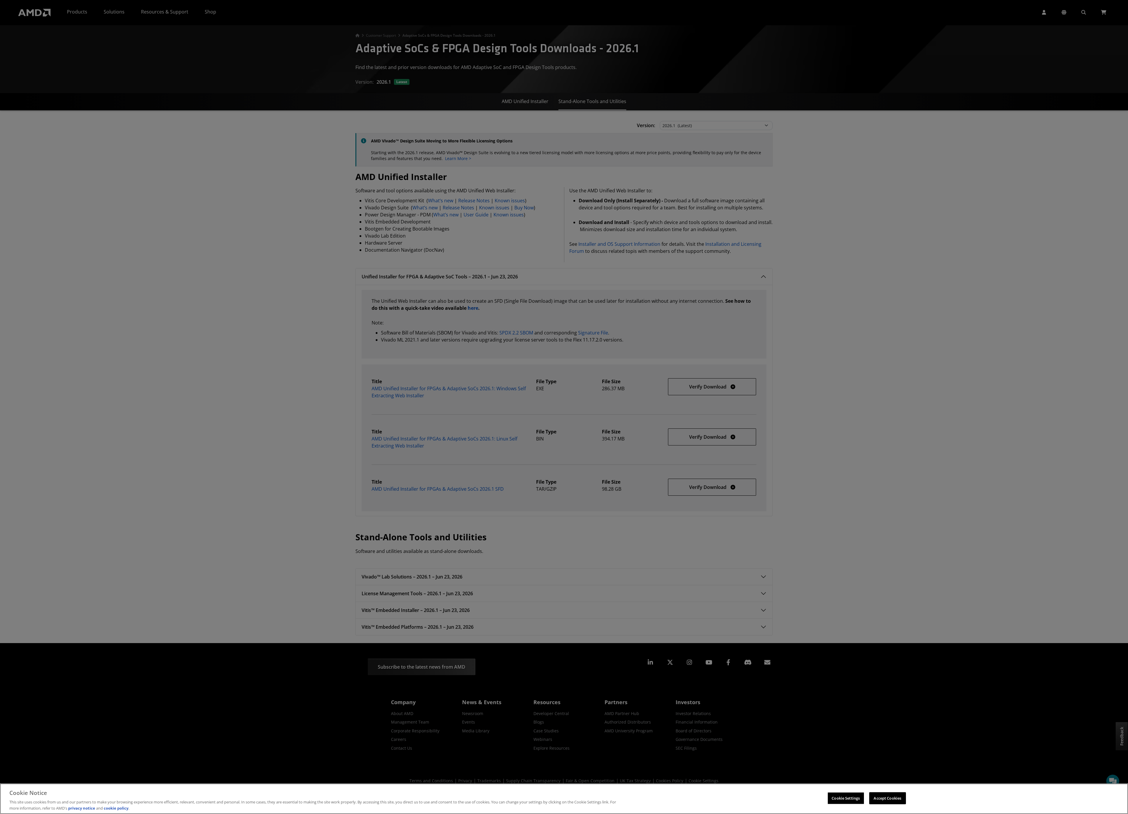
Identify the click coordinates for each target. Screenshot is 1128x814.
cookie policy (116, 807)
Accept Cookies (887, 798)
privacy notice (81, 807)
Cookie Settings (846, 798)
